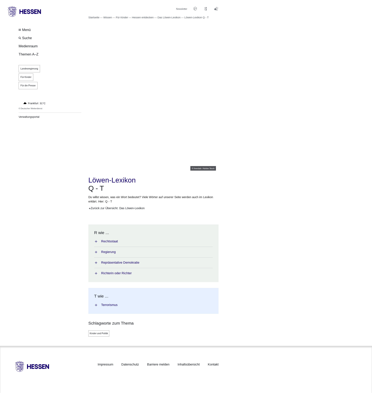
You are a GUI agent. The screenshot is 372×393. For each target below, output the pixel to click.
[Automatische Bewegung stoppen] (20, 103)
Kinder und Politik (99, 333)
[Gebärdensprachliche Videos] (205, 8)
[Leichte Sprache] (195, 8)
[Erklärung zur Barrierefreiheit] (216, 8)
